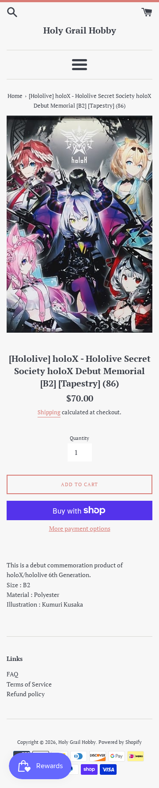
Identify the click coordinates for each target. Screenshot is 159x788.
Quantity (79, 438)
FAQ (12, 674)
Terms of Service (29, 684)
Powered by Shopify (120, 742)
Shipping (49, 412)
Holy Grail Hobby (79, 30)
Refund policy (26, 694)
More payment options (79, 528)
